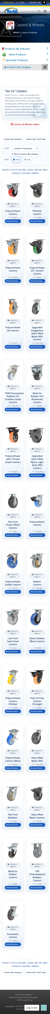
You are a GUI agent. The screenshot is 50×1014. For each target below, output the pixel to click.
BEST (45, 170)
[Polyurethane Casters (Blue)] (12, 748)
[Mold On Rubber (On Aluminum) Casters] (37, 386)
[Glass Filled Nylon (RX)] (37, 748)
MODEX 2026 (8, 2)
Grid (17, 159)
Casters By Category (13, 139)
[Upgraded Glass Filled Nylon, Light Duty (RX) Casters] (37, 450)
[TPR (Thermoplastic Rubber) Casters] (37, 864)
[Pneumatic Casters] (12, 924)
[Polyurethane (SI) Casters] (12, 321)
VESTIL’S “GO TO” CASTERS (14, 170)
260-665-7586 (34, 2)
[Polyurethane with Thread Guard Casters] (12, 450)
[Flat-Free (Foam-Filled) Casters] (12, 513)
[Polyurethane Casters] (12, 201)
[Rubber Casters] (37, 572)
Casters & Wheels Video (26, 124)
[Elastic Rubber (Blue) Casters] (37, 629)
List (28, 159)
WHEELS (35, 173)
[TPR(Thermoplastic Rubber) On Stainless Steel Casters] (12, 386)
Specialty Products (16, 60)
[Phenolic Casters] (37, 201)
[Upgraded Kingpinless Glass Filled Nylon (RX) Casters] (37, 321)
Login (21, 2)
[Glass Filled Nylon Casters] (37, 805)
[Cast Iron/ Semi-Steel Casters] (12, 629)
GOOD (30, 170)
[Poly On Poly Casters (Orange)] (37, 689)
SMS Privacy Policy (25, 1000)
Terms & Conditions (24, 994)
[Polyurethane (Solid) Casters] (12, 572)
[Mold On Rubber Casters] (12, 864)
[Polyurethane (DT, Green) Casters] (37, 259)
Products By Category (19, 67)
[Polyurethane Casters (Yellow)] (12, 689)
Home (15, 32)
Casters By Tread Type (36, 139)
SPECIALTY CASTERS (21, 173)
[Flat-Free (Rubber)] (12, 805)
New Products (17, 54)
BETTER (38, 170)
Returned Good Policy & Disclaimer (23, 997)
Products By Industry (17, 48)
